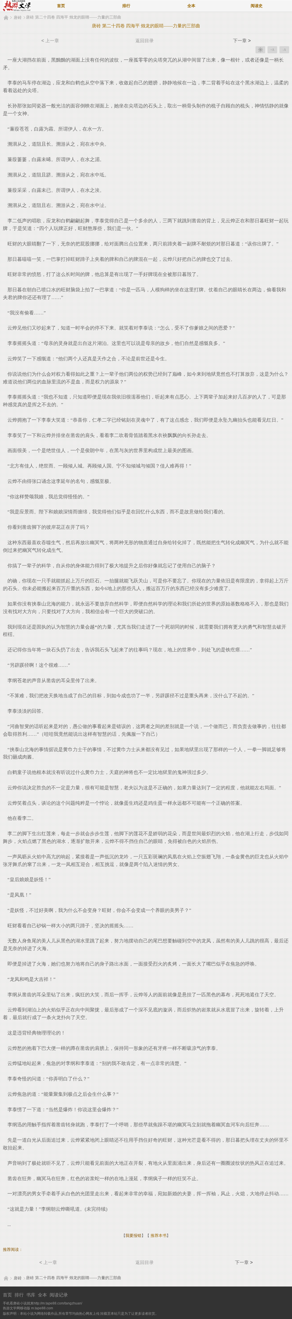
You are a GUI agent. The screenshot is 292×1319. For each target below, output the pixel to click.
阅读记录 (59, 1294)
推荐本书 (158, 1235)
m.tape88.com (42, 1308)
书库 (30, 1294)
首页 (61, 6)
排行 (126, 6)
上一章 (50, 40)
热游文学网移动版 (16, 1308)
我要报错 (133, 1235)
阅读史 (257, 6)
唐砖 (18, 17)
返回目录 (144, 40)
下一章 (242, 40)
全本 (191, 6)
